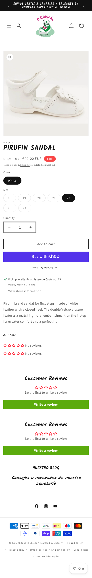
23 (12, 209)
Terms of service (37, 549)
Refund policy (75, 542)
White (12, 181)
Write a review (46, 404)
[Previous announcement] (8, 6)
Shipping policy (60, 549)
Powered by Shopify (51, 542)
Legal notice (81, 549)
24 (27, 209)
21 (56, 199)
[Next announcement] (84, 6)
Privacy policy (16, 549)
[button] (9, 26)
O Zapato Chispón (28, 542)
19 (27, 199)
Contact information (48, 556)
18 (12, 199)
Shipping (25, 164)
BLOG (54, 468)
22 (68, 198)
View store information (24, 291)
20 (41, 199)
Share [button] (12, 335)
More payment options (46, 267)
